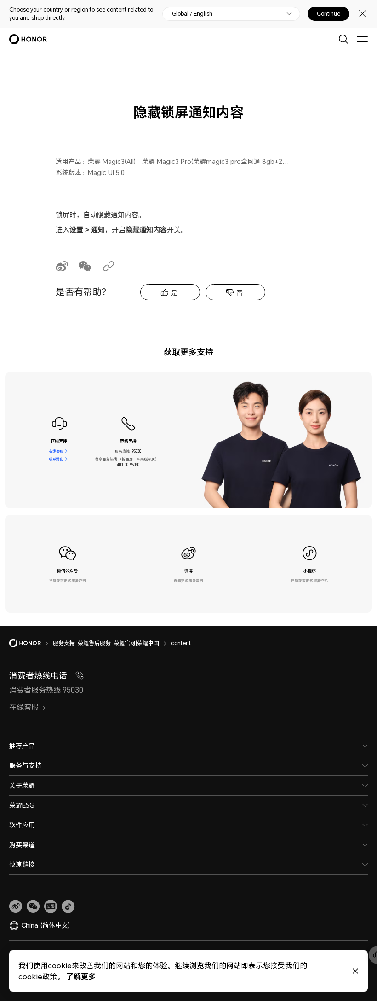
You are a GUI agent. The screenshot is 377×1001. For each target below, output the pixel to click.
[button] (33, 906)
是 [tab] (174, 293)
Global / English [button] (192, 14)
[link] (15, 906)
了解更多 (81, 976)
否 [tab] (239, 293)
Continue (328, 14)
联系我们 (56, 459)
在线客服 (56, 451)
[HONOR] (31, 643)
